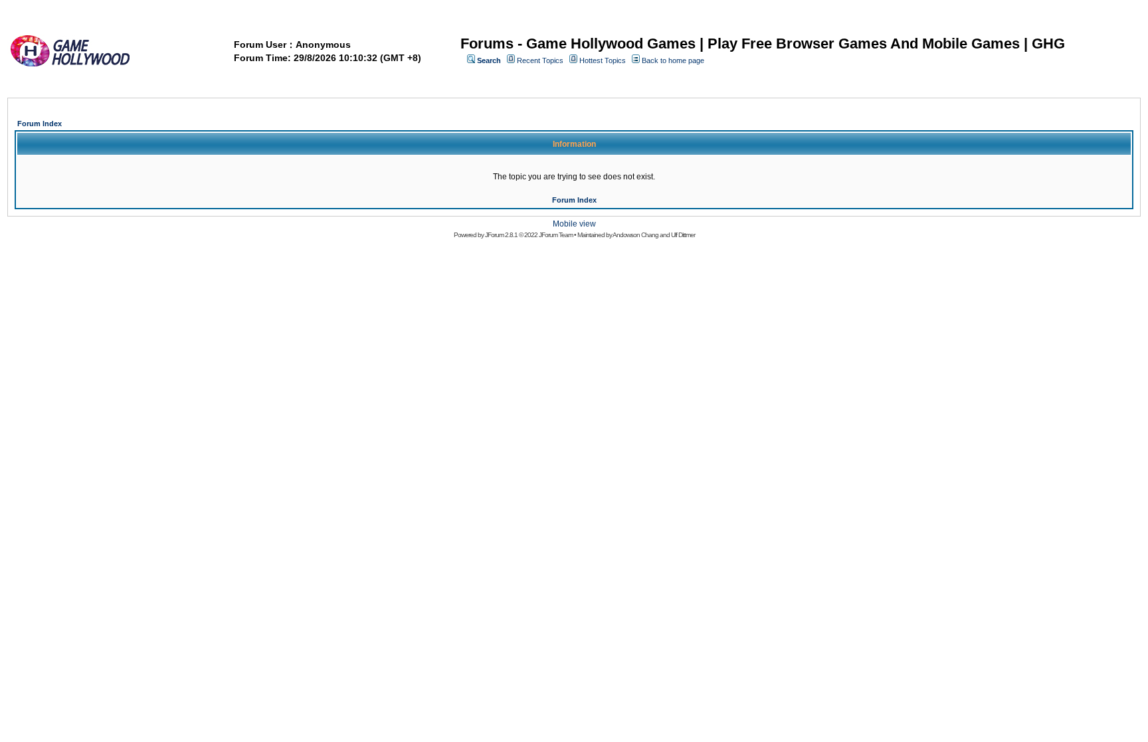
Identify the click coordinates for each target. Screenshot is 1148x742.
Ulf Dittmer (683, 234)
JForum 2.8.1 (501, 234)
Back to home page (673, 60)
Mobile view (574, 224)
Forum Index (39, 124)
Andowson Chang (635, 234)
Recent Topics (540, 60)
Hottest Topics (602, 60)
